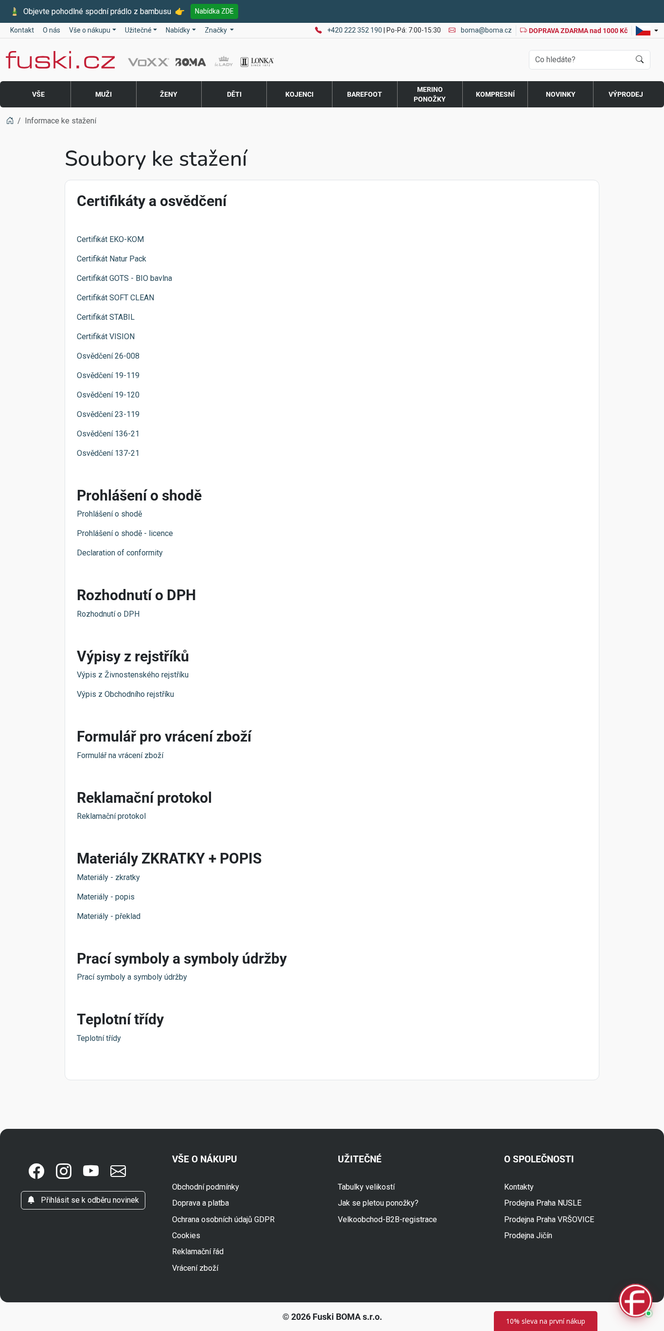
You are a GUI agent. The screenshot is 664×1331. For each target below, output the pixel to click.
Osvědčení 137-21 (108, 453)
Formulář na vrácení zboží (120, 755)
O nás (51, 30)
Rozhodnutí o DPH (108, 614)
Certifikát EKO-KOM (110, 239)
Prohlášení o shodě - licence (125, 533)
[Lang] (647, 30)
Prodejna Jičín (528, 1235)
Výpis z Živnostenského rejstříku (133, 674)
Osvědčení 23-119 (108, 414)
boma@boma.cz (485, 30)
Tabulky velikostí (366, 1187)
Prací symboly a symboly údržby (132, 977)
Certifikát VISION (106, 336)
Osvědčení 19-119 (108, 375)
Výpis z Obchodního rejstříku (125, 694)
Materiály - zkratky (108, 877)
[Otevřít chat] (635, 1302)
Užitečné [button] (138, 30)
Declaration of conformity (120, 552)
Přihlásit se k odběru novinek (89, 1200)
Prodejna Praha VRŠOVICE (549, 1219)
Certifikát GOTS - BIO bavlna (124, 278)
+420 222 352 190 (355, 30)
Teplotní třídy (99, 1038)
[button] (36, 1171)
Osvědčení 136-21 (108, 433)
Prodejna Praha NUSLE (542, 1203)
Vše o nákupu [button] (89, 30)
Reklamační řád (198, 1251)
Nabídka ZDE (214, 11)
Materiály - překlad (108, 916)
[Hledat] (639, 60)
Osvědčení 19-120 (108, 394)
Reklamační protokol (111, 816)
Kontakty (519, 1187)
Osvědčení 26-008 (108, 356)
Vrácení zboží (195, 1268)
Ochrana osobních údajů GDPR (223, 1219)
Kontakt (22, 30)
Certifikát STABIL (106, 317)
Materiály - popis (106, 896)
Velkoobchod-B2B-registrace (387, 1219)
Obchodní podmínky (205, 1187)
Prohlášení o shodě (109, 514)
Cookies (186, 1235)
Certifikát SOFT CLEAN (115, 297)
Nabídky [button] (178, 30)
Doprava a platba (200, 1203)
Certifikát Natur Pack (111, 258)
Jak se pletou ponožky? (378, 1203)
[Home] (10, 120)
